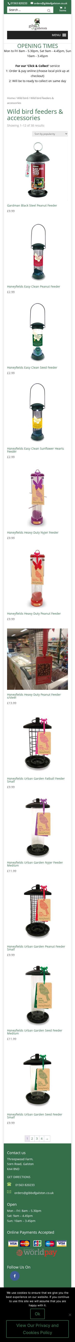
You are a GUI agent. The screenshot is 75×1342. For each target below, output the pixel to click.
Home (11, 98)
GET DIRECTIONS (18, 1177)
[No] (70, 1315)
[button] (56, 35)
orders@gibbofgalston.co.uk (34, 1193)
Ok (37, 1313)
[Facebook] (15, 1276)
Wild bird (22, 98)
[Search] (49, 10)
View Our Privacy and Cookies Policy (37, 1329)
